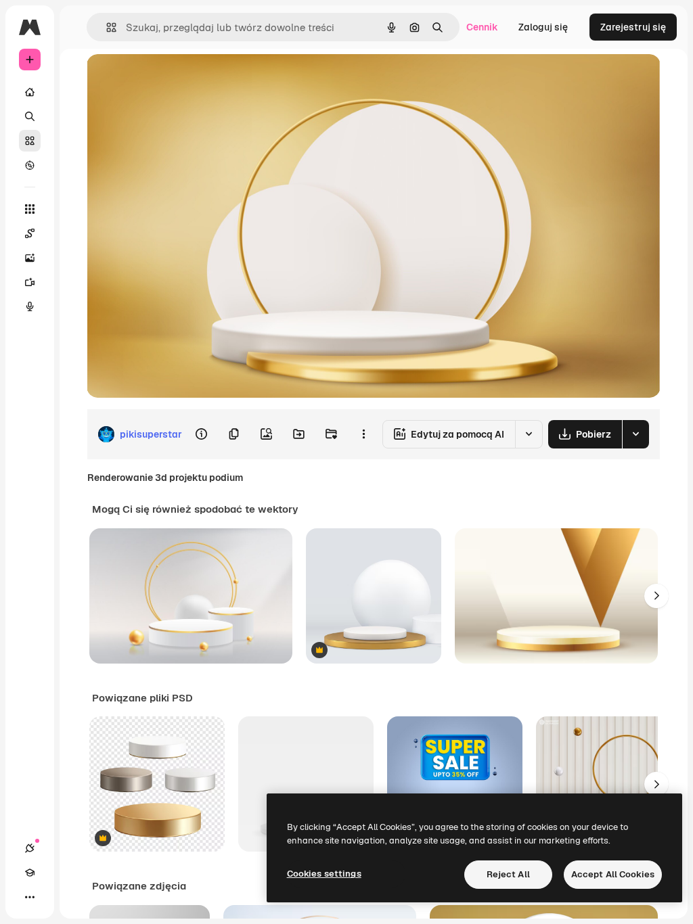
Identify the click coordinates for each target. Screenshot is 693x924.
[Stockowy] (30, 141)
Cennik (482, 27)
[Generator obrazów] (30, 258)
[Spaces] (30, 233)
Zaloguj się (543, 27)
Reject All (508, 874)
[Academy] (30, 872)
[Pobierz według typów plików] (635, 434)
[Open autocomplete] (106, 27)
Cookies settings (324, 873)
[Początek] (30, 92)
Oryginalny (180, 79)
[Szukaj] (30, 116)
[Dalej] (656, 596)
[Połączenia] (30, 848)
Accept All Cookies (612, 874)
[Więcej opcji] (363, 434)
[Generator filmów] (30, 282)
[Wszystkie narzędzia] (30, 209)
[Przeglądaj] (30, 165)
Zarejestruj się (633, 27)
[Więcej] (30, 897)
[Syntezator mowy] (30, 306)
